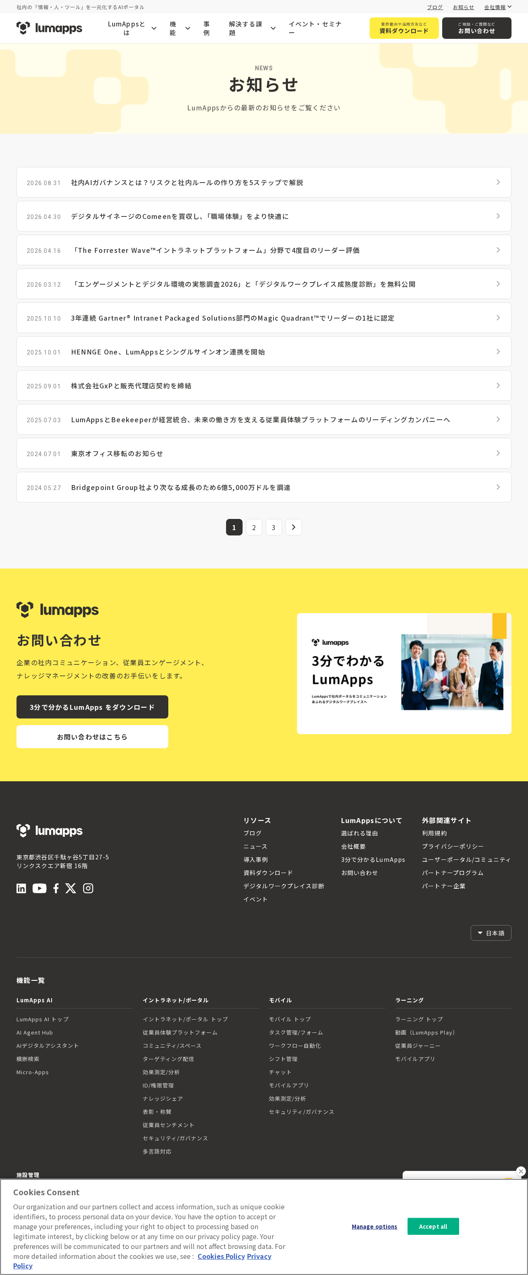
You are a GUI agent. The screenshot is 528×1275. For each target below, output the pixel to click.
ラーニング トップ (419, 1019)
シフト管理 (283, 1059)
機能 (173, 28)
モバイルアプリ (289, 1085)
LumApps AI (34, 1000)
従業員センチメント (169, 1125)
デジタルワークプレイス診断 (284, 886)
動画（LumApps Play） (426, 1032)
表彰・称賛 (157, 1112)
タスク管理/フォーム (296, 1032)
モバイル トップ (290, 1019)
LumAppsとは (127, 28)
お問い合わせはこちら (92, 737)
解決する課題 (245, 28)
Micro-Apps (32, 1072)
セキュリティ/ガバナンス (175, 1138)
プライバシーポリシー (453, 846)
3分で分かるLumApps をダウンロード (92, 707)
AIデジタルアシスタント (47, 1045)
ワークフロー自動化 (295, 1045)
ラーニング (409, 1000)
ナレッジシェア (163, 1098)
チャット (280, 1072)
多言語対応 (157, 1151)
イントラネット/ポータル (176, 1000)
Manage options (375, 1226)
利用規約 (434, 833)
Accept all (433, 1226)
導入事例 (255, 859)
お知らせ (463, 6)
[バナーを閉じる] (521, 1171)
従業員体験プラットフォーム (180, 1032)
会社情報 (495, 6)
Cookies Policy (221, 1256)
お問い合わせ (476, 28)
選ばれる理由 (360, 833)
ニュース (255, 846)
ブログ (435, 6)
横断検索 (28, 1059)
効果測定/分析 (161, 1072)
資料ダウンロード (404, 28)
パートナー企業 (444, 886)
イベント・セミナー (315, 28)
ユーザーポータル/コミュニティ (467, 859)
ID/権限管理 (158, 1085)
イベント (255, 899)
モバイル (280, 1000)
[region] (264, 1227)
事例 (206, 28)
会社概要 (353, 846)
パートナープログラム (453, 872)
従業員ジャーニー (418, 1045)
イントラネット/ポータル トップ (185, 1019)
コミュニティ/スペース (172, 1045)
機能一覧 (30, 980)
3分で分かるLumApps (373, 859)
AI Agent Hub (34, 1032)
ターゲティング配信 (168, 1059)
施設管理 (28, 1175)
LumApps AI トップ (42, 1019)
